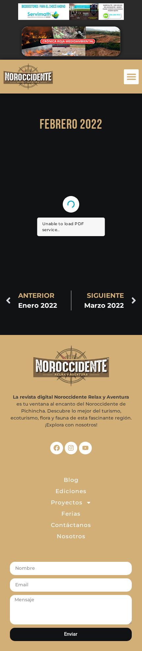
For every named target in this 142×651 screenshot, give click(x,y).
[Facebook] (56, 448)
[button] (131, 76)
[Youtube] (85, 448)
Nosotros (71, 536)
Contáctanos (71, 525)
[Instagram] (71, 448)
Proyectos (67, 502)
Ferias (71, 513)
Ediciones (71, 491)
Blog (71, 480)
